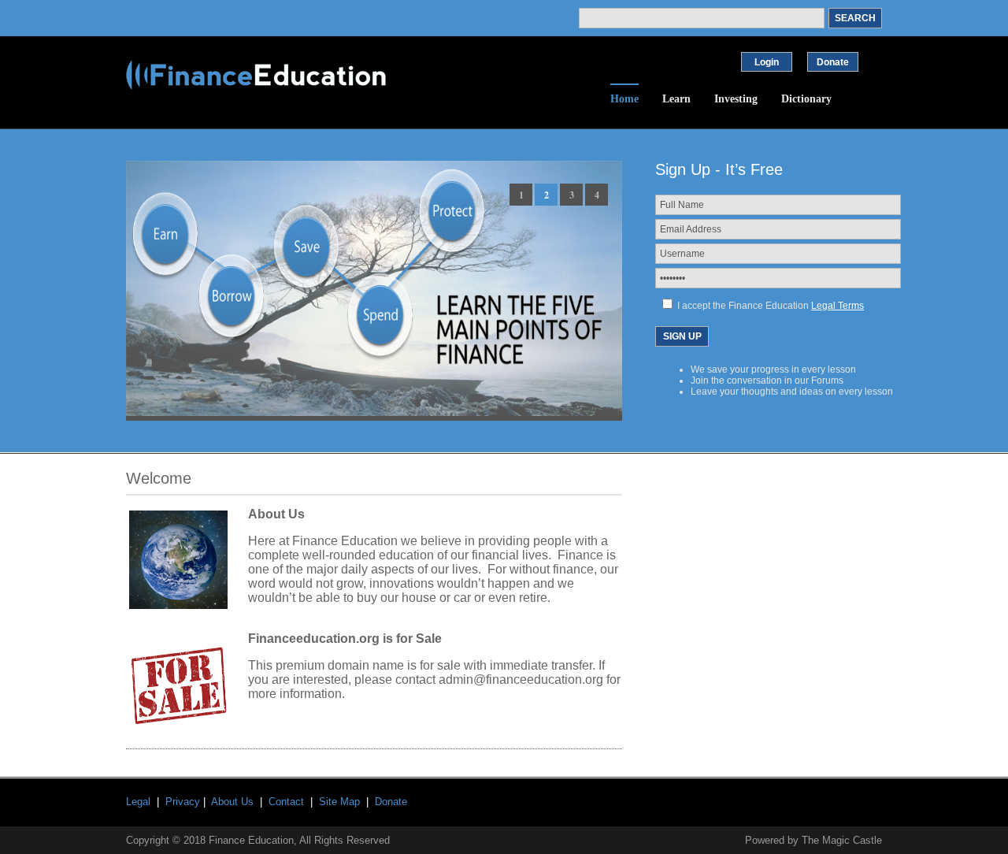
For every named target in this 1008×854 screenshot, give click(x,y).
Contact (286, 802)
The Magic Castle (842, 840)
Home (624, 99)
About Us (232, 802)
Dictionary (806, 99)
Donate (391, 802)
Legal (138, 802)
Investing (736, 99)
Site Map (339, 802)
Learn (676, 99)
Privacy (182, 802)
